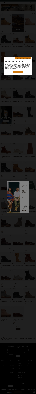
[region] (18, 66)
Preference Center (18, 66)
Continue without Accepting (23, 58)
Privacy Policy (24, 208)
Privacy (15, 64)
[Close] (26, 183)
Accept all (18, 72)
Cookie (18, 64)
